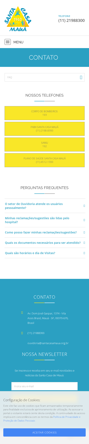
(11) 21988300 (36, 333)
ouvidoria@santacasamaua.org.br (48, 343)
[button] (8, 42)
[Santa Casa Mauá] (18, 18)
